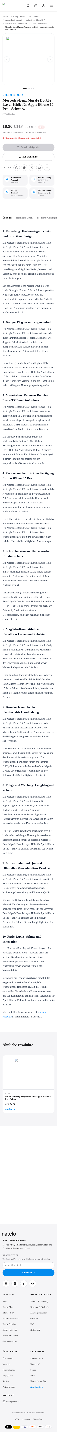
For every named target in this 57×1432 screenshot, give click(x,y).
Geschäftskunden (10, 1341)
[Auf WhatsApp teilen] (16, 167)
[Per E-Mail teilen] (39, 167)
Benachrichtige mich (30, 147)
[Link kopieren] (47, 167)
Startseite (6, 16)
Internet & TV (8, 1313)
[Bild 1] (25, 88)
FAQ (32, 1324)
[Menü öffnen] (51, 6)
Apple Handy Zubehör (13, 20)
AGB (17, 1419)
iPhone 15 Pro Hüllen (39, 23)
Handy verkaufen (10, 1330)
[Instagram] (6, 1283)
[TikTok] (23, 1283)
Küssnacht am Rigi (38, 1381)
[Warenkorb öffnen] (36, 6)
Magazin (6, 1364)
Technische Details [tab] (24, 218)
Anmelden (27, 1272)
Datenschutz (38, 1419)
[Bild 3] (29, 88)
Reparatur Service (10, 1335)
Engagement (8, 1375)
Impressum (26, 1419)
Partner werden (9, 1387)
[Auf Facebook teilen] (24, 167)
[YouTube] (32, 1283)
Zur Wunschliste (30, 157)
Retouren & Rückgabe (40, 1307)
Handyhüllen (33, 16)
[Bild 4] (31, 88)
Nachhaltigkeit (9, 1370)
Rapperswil (35, 1364)
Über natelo (8, 1358)
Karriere (6, 1381)
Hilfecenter (35, 1330)
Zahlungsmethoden (38, 1313)
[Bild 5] (33, 88)
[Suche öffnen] (28, 6)
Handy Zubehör (19, 16)
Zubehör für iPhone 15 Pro (36, 20)
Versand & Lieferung (39, 1301)
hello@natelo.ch (13, 1401)
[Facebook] (14, 1283)
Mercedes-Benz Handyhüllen (16, 23)
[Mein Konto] (43, 6)
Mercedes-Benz (13, 95)
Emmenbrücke (36, 1358)
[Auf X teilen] (32, 167)
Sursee (33, 1370)
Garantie (34, 1318)
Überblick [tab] (7, 218)
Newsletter (11, 1255)
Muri (32, 1375)
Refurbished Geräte (11, 1318)
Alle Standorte (36, 1387)
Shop (5, 1301)
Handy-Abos (8, 1307)
